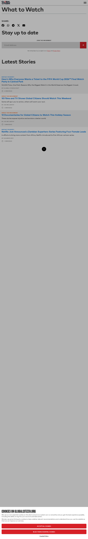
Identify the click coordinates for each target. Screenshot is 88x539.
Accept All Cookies (44, 526)
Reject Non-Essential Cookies (44, 532)
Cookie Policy (44, 536)
